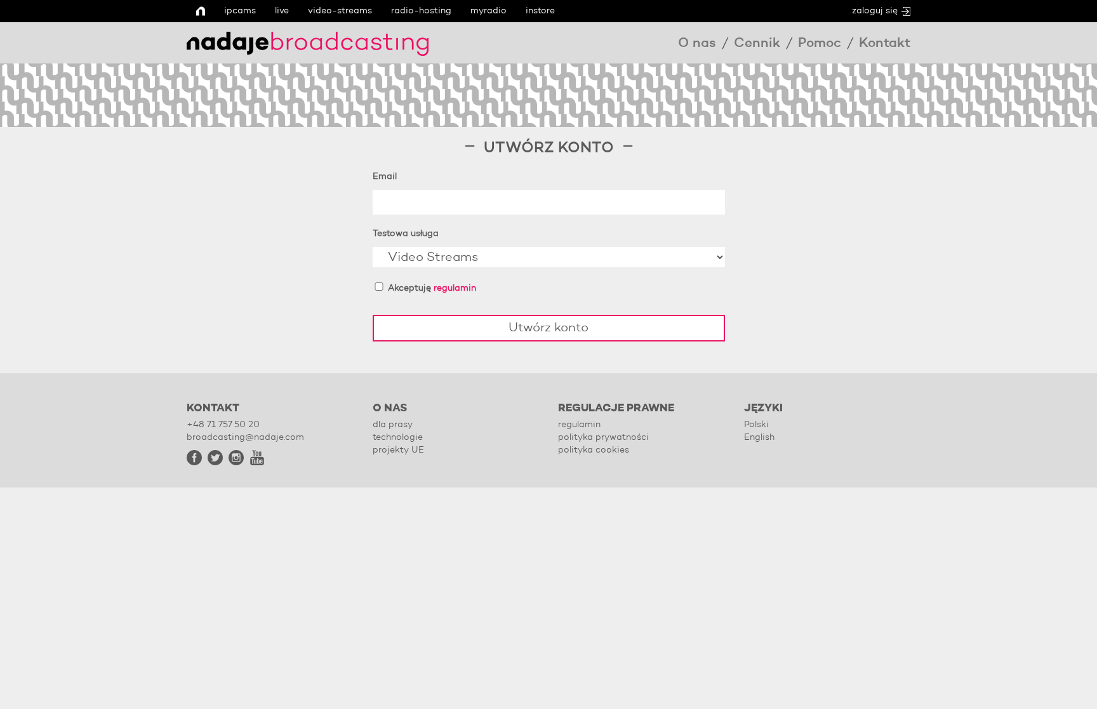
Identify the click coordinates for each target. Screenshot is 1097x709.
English (759, 437)
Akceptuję (430, 288)
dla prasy (393, 424)
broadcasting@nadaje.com (245, 437)
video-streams (340, 10)
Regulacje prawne (616, 408)
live (282, 10)
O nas (697, 43)
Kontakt (884, 43)
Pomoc (819, 43)
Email (385, 176)
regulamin (455, 288)
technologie (398, 437)
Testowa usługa (406, 233)
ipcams (240, 10)
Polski (756, 424)
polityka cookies (593, 450)
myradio (488, 10)
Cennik (757, 43)
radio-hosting (421, 10)
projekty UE (398, 450)
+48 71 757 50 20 (223, 424)
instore (540, 10)
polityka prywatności (603, 437)
